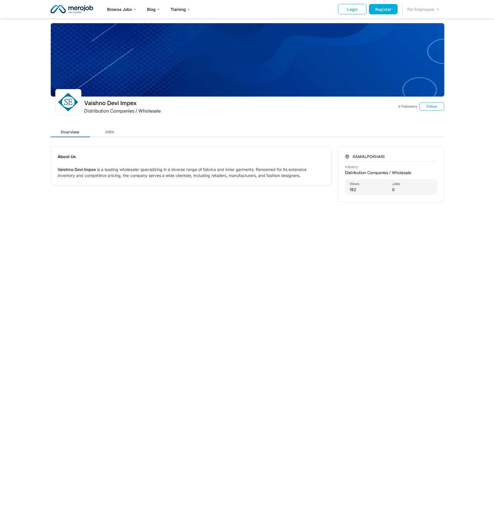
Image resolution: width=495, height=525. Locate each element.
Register (383, 9)
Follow (432, 106)
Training (178, 9)
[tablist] (129, 132)
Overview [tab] (70, 131)
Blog (151, 9)
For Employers (420, 9)
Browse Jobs (119, 9)
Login (352, 9)
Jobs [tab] (109, 131)
